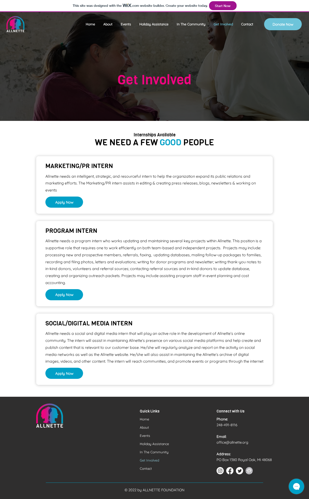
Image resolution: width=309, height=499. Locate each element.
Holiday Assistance (154, 444)
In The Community (154, 452)
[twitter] (239, 470)
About (144, 427)
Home (144, 419)
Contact (146, 468)
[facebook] (229, 470)
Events (145, 435)
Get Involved (149, 460)
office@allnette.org (232, 442)
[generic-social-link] (249, 470)
